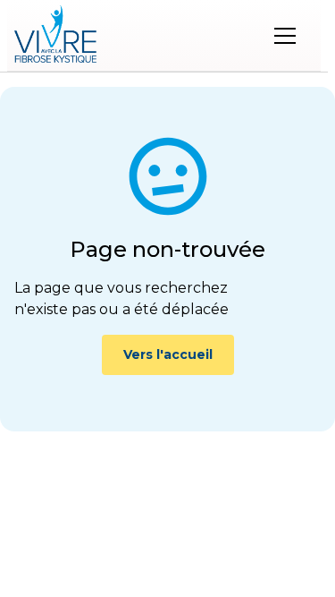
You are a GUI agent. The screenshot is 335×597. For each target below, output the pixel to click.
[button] (285, 35)
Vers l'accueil (168, 354)
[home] (55, 35)
